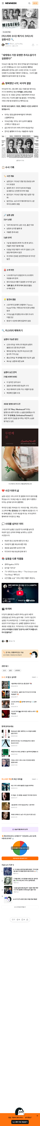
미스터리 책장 (6, 32)
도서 (4, 670)
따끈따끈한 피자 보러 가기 (20, 858)
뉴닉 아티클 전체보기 (20, 907)
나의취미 (17, 670)
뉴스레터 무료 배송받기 (20, 1122)
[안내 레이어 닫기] (37, 1116)
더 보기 (34, 677)
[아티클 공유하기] (33, 45)
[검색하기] (29, 3)
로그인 (35, 3)
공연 (10, 670)
